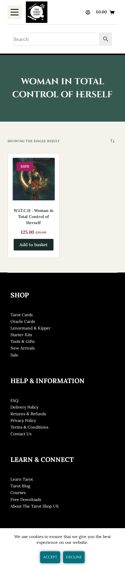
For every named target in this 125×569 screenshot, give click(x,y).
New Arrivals (22, 348)
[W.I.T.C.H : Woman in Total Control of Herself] (33, 179)
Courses (18, 492)
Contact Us (20, 433)
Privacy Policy (23, 420)
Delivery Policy (24, 407)
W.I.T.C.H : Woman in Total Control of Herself (33, 216)
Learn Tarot (21, 479)
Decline (74, 557)
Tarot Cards (21, 314)
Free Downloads (25, 499)
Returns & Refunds (28, 413)
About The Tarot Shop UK (34, 506)
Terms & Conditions (29, 427)
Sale (14, 355)
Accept (50, 557)
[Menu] (15, 12)
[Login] (88, 12)
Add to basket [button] (33, 244)
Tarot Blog (20, 486)
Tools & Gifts (22, 341)
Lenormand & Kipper (30, 328)
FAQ (14, 400)
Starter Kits (21, 334)
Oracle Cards (22, 321)
